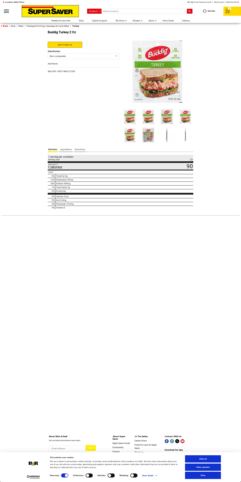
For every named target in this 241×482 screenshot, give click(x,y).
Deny (203, 475)
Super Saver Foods (121, 443)
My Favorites (232, 2)
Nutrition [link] (52, 149)
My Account (219, 2)
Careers (116, 451)
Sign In (192, 2)
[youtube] (182, 442)
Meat (21, 26)
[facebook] (167, 442)
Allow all (203, 459)
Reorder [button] (211, 11)
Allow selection (203, 467)
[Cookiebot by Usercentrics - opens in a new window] (33, 477)
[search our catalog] (189, 11)
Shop (13, 26)
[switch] (89, 475)
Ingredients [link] (66, 149)
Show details (148, 475)
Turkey (75, 26)
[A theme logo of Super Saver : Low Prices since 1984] (50, 11)
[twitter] (177, 442)
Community (117, 447)
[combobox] (94, 11)
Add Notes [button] (53, 63)
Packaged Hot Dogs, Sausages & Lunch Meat (48, 26)
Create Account (205, 2)
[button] (130, 117)
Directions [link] (80, 149)
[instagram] (172, 442)
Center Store (140, 440)
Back (5, 26)
